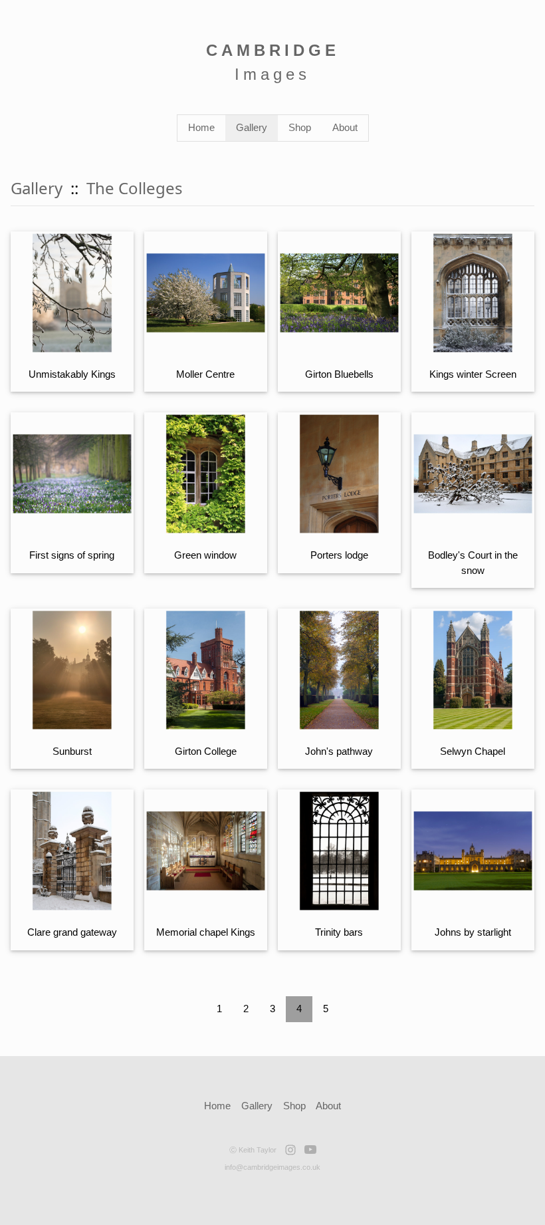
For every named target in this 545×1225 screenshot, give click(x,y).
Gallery (251, 127)
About (345, 127)
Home (201, 127)
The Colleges (134, 188)
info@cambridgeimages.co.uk (272, 1167)
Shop (299, 127)
